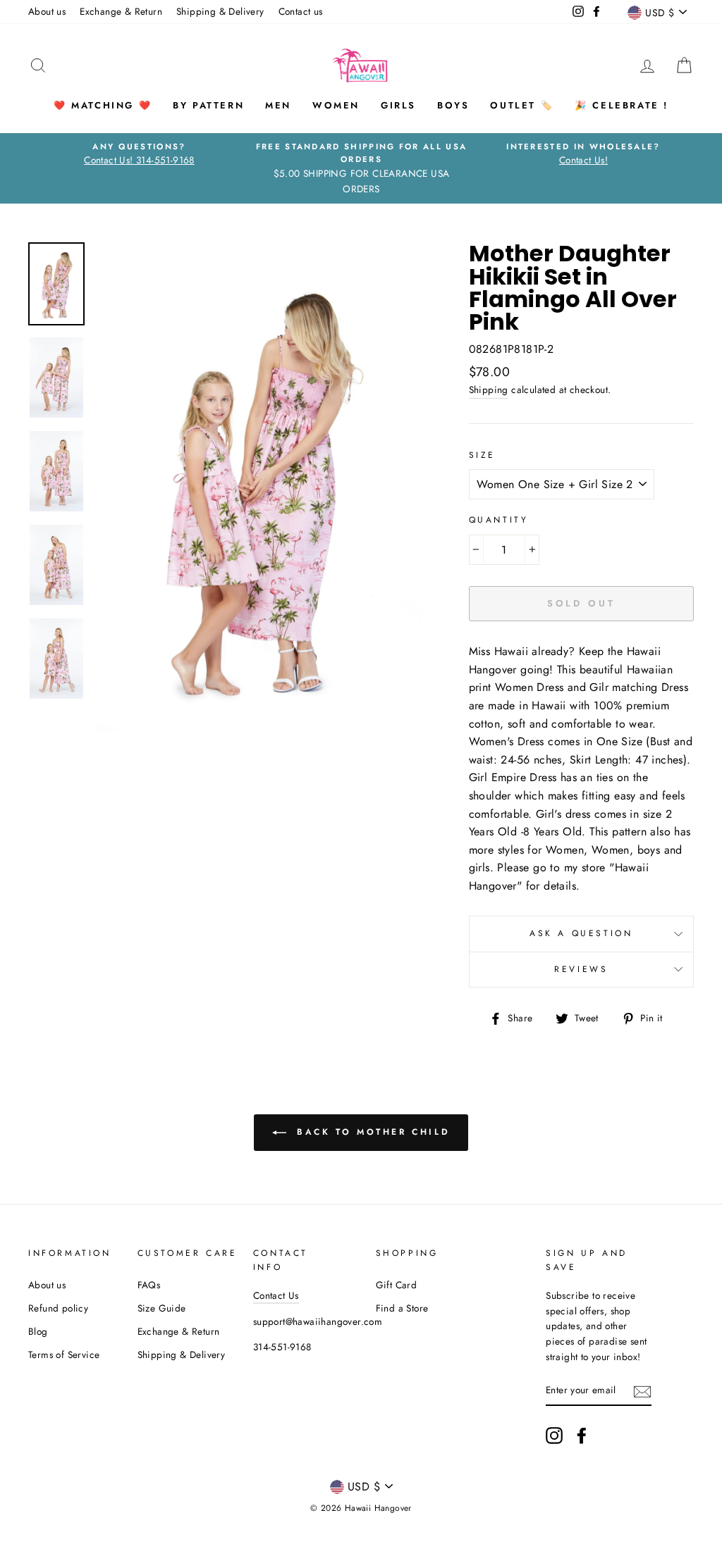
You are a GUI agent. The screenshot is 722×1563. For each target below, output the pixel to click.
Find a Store (402, 1308)
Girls (398, 105)
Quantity (499, 519)
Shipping (488, 389)
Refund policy (58, 1308)
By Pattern (208, 105)
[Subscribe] (642, 1390)
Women (336, 105)
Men (278, 105)
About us (47, 11)
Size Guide (161, 1308)
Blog (38, 1331)
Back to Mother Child (371, 1132)
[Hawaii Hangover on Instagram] (554, 1435)
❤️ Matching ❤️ (103, 105)
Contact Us (276, 1295)
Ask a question (581, 933)
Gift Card (396, 1285)
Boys (453, 105)
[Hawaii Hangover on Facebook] (581, 1435)
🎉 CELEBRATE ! (621, 105)
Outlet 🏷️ (521, 105)
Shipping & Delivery (220, 11)
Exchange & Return (121, 11)
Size (482, 455)
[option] (139, 154)
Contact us (301, 11)
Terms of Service (63, 1354)
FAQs (149, 1285)
